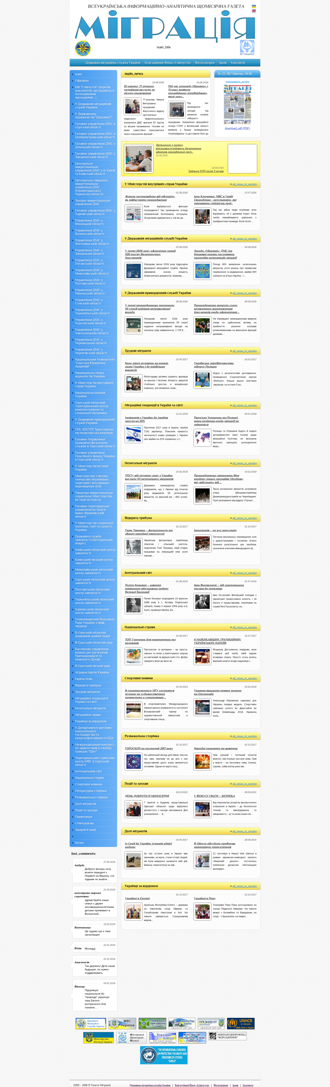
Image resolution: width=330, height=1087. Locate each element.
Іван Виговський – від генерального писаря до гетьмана (219, 587)
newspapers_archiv (237, 81)
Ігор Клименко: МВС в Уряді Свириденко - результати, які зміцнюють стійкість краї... (215, 200)
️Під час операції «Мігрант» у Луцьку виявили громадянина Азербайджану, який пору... (188, 91)
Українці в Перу (205, 898)
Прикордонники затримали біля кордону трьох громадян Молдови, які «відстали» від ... (218, 479)
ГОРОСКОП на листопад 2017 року (149, 748)
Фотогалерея (204, 63)
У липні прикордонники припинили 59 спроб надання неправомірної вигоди (149, 309)
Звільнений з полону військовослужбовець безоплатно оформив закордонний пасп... (178, 148)
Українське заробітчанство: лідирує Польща (214, 365)
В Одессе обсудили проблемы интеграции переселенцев (214, 845)
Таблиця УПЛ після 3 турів (206, 171)
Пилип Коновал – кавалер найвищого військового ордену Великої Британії (147, 589)
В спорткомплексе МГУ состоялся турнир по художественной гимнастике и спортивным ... (149, 694)
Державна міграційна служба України (112, 63)
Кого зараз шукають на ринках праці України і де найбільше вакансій (146, 367)
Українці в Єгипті (137, 898)
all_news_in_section (245, 184)
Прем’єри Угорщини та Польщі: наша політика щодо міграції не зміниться (216, 421)
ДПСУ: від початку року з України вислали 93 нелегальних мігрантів (149, 477)
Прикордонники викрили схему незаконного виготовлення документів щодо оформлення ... (216, 309)
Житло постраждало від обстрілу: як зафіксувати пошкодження (150, 198)
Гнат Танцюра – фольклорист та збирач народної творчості (149, 532)
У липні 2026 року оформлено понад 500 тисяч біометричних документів (150, 254)
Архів (223, 63)
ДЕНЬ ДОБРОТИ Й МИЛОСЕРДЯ (147, 796)
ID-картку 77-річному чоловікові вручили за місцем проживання (139, 90)
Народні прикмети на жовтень (216, 748)
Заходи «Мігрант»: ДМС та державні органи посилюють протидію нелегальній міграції (215, 254)
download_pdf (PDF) (237, 128)
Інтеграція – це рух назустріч (215, 530)
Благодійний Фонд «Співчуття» (168, 63)
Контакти (238, 63)
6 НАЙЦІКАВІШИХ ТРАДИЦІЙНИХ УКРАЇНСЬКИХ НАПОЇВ (217, 641)
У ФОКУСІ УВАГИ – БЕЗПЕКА (214, 796)
